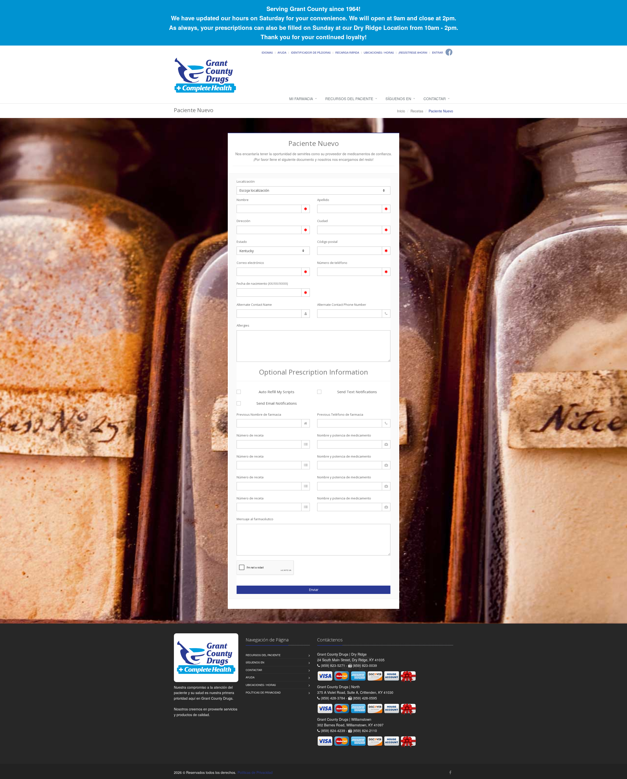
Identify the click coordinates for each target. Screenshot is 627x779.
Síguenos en (398, 98)
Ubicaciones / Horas (379, 52)
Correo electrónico (250, 262)
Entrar (437, 52)
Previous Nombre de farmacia (259, 414)
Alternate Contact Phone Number (341, 304)
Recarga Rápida (347, 52)
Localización (246, 181)
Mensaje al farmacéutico (255, 519)
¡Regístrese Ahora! (412, 52)
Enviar (313, 589)
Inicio (401, 110)
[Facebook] (449, 52)
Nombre (243, 200)
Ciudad (322, 221)
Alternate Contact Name (254, 304)
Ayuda (281, 52)
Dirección (243, 221)
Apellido (323, 200)
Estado (242, 241)
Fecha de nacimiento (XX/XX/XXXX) (262, 283)
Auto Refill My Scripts (276, 391)
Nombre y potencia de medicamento (344, 435)
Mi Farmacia (301, 98)
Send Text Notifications (357, 391)
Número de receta (250, 435)
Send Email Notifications (276, 403)
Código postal (327, 241)
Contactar (434, 98)
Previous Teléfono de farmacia (340, 414)
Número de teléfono (332, 262)
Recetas (416, 110)
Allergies (243, 325)
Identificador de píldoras (311, 52)
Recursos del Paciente (349, 98)
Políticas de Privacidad (263, 692)
